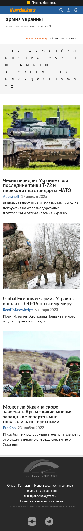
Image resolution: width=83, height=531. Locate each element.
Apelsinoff (11, 196)
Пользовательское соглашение (41, 501)
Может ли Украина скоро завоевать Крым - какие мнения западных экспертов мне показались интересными (37, 414)
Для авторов (48, 491)
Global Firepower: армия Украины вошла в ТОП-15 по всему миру (39, 301)
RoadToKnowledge (18, 310)
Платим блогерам (43, 2)
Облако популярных (63, 38)
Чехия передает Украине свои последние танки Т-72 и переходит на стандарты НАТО (37, 186)
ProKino (9, 428)
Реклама (31, 491)
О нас (11, 485)
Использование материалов (53, 485)
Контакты (24, 485)
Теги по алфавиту (36, 38)
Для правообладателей (40, 496)
